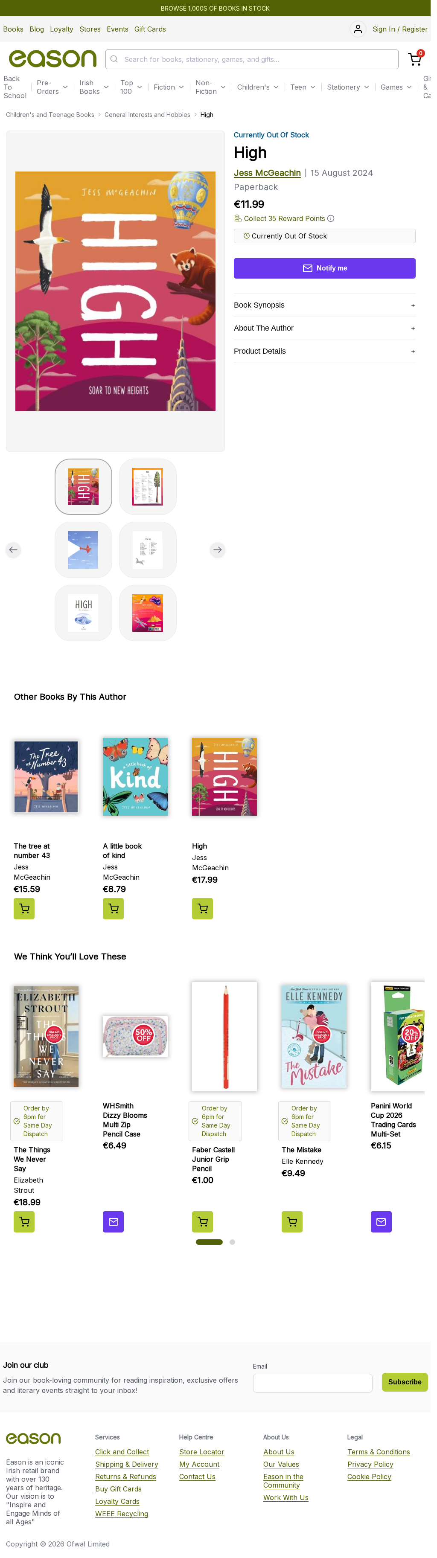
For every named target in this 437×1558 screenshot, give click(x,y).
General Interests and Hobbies (147, 114)
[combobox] (252, 59)
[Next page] (217, 550)
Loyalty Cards (117, 1501)
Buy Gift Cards (118, 1489)
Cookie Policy (369, 1476)
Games (392, 87)
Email (260, 1366)
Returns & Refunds (125, 1476)
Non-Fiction (206, 87)
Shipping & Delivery (126, 1464)
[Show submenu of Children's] (276, 87)
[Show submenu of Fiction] (181, 87)
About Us (278, 1452)
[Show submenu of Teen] (313, 87)
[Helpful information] (331, 218)
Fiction (164, 87)
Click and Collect (122, 1452)
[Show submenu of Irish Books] (106, 87)
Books (13, 29)
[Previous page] (13, 550)
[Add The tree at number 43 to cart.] (24, 908)
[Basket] (414, 59)
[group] (115, 291)
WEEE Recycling (121, 1513)
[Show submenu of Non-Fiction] (223, 87)
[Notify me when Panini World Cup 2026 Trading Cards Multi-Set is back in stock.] (381, 1221)
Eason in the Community (283, 1480)
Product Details (260, 351)
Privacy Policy (370, 1464)
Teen (298, 87)
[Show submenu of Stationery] (366, 87)
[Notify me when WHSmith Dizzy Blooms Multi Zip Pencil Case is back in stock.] (113, 1221)
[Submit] (115, 59)
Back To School (14, 87)
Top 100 (126, 87)
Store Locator (201, 1452)
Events (117, 29)
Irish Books (89, 87)
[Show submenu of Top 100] (139, 87)
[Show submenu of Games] (409, 87)
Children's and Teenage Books (50, 114)
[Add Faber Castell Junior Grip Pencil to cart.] (202, 1221)
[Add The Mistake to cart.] (292, 1221)
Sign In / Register (400, 29)
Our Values (281, 1464)
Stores (90, 29)
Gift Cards (150, 29)
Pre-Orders (48, 87)
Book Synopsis (259, 305)
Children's (253, 87)
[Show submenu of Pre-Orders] (65, 87)
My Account (199, 1464)
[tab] (83, 487)
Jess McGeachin (267, 173)
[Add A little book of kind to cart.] (113, 908)
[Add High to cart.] (202, 908)
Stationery (343, 87)
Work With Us (286, 1497)
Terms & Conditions (378, 1452)
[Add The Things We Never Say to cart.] (24, 1221)
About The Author (264, 328)
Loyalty (61, 29)
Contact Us (197, 1476)
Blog (36, 29)
